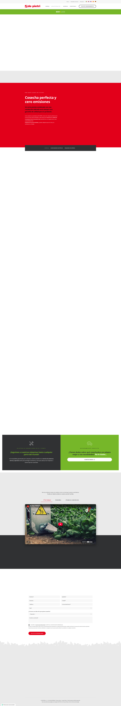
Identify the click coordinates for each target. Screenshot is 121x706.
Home (68, 1)
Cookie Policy (64, 700)
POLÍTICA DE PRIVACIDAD (40, 624)
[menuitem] (68, 1)
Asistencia (65, 6)
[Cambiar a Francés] (91, 1)
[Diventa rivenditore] (71, 665)
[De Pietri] (32, 6)
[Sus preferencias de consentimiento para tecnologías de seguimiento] (8, 705)
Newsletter (82, 1)
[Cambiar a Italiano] (86, 1)
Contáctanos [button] (73, 6)
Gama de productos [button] (55, 6)
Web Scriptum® (77, 700)
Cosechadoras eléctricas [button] (57, 148)
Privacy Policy (58, 700)
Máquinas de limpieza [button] (70, 148)
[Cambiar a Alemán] (95, 1)
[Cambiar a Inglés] (89, 1)
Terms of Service (72, 701)
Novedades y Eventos (74, 1)
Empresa (47, 6)
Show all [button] (47, 148)
